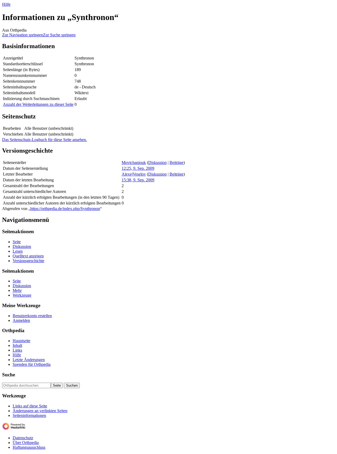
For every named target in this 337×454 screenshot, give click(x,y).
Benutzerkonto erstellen (32, 315)
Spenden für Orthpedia (32, 364)
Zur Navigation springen (22, 35)
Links (17, 350)
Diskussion (157, 162)
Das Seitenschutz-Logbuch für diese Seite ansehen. (44, 139)
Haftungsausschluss (29, 447)
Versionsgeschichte (28, 260)
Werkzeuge (22, 295)
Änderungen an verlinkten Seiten (40, 410)
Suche (8, 374)
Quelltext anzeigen (28, 256)
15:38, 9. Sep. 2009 (138, 180)
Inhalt (17, 345)
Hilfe (6, 4)
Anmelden (21, 320)
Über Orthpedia (26, 442)
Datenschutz (23, 438)
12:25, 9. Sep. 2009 (138, 168)
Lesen (18, 251)
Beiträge (177, 162)
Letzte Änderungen (29, 359)
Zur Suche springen (59, 35)
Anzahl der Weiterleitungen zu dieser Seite (38, 104)
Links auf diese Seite (30, 406)
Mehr (17, 290)
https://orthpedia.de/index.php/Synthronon (65, 208)
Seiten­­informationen (29, 415)
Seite (17, 242)
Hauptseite (21, 340)
